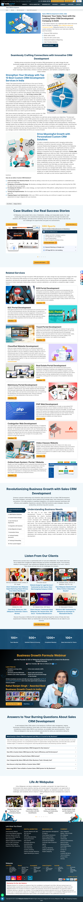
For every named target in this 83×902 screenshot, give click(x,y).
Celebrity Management (48, 849)
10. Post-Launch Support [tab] (14, 543)
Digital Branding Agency (48, 838)
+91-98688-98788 (45, 1)
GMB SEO (26, 835)
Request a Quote (48, 45)
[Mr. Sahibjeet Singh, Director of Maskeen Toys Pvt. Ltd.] (65, 574)
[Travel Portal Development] (20, 333)
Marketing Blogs (64, 844)
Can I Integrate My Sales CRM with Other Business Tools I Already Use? (29, 760)
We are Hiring (69, 1)
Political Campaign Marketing (31, 851)
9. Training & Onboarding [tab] (14, 540)
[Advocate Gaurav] (41, 574)
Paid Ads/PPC (27, 840)
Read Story (27, 704)
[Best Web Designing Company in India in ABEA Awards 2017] (9, 694)
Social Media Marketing (30, 837)
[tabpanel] (52, 522)
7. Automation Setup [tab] (13, 532)
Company (62, 4)
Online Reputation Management (50, 831)
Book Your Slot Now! (12, 704)
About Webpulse (64, 831)
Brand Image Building (47, 837)
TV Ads (44, 846)
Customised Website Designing (14, 833)
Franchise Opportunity (58, 1)
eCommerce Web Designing (13, 837)
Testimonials (63, 838)
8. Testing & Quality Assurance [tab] (13, 536)
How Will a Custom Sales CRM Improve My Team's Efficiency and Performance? (32, 752)
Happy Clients (17, 203)
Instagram (14, 879)
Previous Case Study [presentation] (12, 224)
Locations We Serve (65, 853)
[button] (59, 231)
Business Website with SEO (13, 835)
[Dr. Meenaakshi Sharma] (65, 599)
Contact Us (63, 849)
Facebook (8, 879)
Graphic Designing (47, 851)
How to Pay (63, 847)
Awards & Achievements (66, 840)
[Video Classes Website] (20, 450)
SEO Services (27, 833)
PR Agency (45, 833)
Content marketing (29, 849)
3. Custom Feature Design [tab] (15, 517)
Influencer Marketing (47, 847)
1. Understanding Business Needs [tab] (15, 510)
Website (24, 4)
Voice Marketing (28, 847)
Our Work (70, 4)
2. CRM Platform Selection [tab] (15, 514)
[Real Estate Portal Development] (20, 372)
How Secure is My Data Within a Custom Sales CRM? (23, 764)
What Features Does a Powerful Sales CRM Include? (23, 756)
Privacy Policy (64, 857)
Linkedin (30, 879)
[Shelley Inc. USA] (17, 599)
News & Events (64, 842)
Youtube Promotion (29, 838)
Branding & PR (46, 4)
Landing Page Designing (12, 844)
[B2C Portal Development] (63, 314)
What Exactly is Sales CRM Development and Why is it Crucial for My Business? (32, 736)
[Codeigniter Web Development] (63, 430)
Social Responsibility (65, 846)
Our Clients (63, 837)
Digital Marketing (34, 4)
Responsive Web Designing (13, 846)
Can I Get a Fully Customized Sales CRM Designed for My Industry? (28, 748)
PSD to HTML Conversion (12, 842)
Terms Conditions (65, 855)
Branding (62, 851)
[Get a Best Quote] (2, 898)
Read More (39, 303)
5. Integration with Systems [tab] (15, 525)
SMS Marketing (28, 846)
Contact (78, 4)
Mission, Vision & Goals (66, 833)
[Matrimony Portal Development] (63, 391)
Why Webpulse (64, 835)
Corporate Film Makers (48, 840)
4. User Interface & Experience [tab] (13, 521)
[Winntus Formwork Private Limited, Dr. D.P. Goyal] (17, 574)
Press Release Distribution (49, 835)
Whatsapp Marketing (29, 842)
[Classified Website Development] (63, 353)
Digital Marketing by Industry (31, 853)
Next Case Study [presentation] (71, 224)
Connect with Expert (49, 242)
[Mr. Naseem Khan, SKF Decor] (41, 599)
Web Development (10, 838)
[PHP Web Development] (20, 411)
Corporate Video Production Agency (49, 843)
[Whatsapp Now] (2, 895)
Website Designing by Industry (13, 840)
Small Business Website (12, 831)
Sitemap (62, 858)
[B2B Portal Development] (20, 295)
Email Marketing (28, 844)
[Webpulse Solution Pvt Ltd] (8, 4)
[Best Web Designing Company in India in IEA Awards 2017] (16, 694)
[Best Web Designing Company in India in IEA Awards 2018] (22, 694)
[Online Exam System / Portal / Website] (63, 469)
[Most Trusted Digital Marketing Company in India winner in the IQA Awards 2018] (36, 694)
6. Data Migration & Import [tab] (15, 529)
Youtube (19, 879)
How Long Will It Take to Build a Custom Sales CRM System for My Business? (31, 768)
